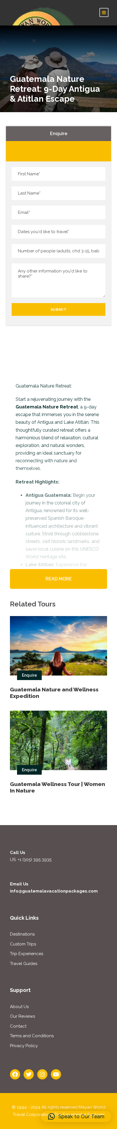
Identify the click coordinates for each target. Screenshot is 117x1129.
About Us (19, 1006)
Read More (58, 578)
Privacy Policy (24, 1045)
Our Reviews (22, 1016)
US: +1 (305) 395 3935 (30, 859)
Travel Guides (23, 963)
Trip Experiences (26, 953)
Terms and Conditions (32, 1035)
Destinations (22, 934)
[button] (76, 1116)
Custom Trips (23, 944)
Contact (18, 1026)
